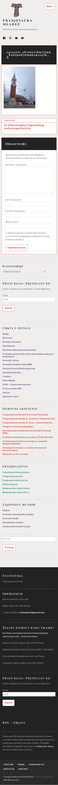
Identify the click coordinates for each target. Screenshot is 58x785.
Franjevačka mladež (17, 22)
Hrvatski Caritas (11, 360)
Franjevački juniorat (13, 476)
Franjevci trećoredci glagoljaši (18, 426)
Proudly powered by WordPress (18, 777)
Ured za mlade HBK (12, 388)
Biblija (6, 334)
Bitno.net (7, 338)
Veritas (6, 392)
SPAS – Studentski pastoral (17, 384)
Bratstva (9, 769)
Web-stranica (11, 222)
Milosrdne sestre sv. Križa (15, 454)
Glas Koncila (9, 346)
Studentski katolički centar (16, 526)
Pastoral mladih (11, 518)
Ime (13, 200)
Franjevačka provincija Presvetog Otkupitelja (25, 414)
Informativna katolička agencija (19, 368)
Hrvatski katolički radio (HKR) (17, 364)
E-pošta (15, 211)
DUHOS (6, 510)
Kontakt (23, 769)
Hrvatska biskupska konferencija (19, 350)
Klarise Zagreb (10, 484)
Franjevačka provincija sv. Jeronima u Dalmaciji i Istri (29, 418)
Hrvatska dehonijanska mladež (18, 514)
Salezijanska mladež (13, 522)
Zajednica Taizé (11, 396)
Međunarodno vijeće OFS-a (16, 492)
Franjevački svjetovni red (15, 480)
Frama (21, 765)
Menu (49, 6)
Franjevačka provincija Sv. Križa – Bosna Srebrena (27, 422)
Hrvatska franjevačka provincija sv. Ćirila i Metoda (28, 437)
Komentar (16, 165)
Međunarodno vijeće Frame (16, 488)
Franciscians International (16, 472)
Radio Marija (9, 380)
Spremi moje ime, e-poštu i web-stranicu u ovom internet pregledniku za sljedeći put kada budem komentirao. (27, 236)
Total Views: (8, 581)
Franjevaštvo (36, 765)
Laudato (7, 376)
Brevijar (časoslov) (12, 342)
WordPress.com (11, 780)
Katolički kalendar (12, 372)
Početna (8, 765)
